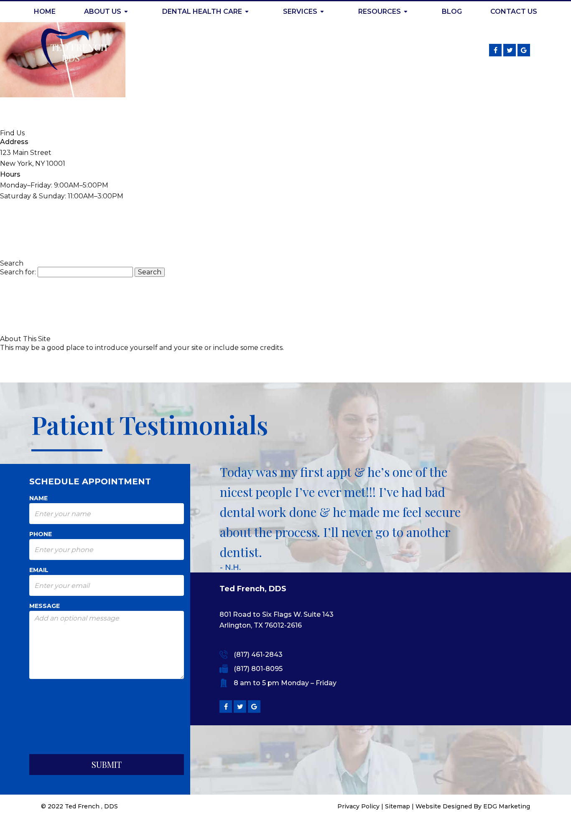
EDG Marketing (506, 806)
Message (44, 606)
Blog (452, 11)
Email (38, 570)
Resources (379, 11)
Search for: (18, 272)
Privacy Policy (358, 806)
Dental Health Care (202, 11)
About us (102, 11)
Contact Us (513, 11)
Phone (40, 534)
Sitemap (397, 806)
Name (38, 498)
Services (300, 11)
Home (45, 11)
